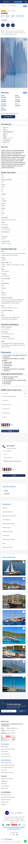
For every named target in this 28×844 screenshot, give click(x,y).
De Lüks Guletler (5, 754)
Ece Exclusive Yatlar (6, 756)
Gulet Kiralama (4, 746)
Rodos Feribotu (5, 786)
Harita (4, 543)
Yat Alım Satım (4, 788)
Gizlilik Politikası (16, 841)
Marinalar (3, 804)
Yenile (11, 424)
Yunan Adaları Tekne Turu (7, 767)
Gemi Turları (4, 770)
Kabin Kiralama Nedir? (6, 762)
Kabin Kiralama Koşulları (7, 772)
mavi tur (8, 34)
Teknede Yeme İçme (8, 531)
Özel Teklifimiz (6, 519)
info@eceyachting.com (12, 728)
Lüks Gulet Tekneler (11, 10)
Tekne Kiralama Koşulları (9, 523)
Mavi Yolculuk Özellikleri (9, 539)
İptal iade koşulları (6, 841)
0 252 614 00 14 (10, 730)
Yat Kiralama (5, 744)
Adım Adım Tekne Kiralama (9, 515)
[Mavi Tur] (14, 812)
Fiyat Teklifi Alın (8, 116)
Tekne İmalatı (4, 781)
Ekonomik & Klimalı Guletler (8, 749)
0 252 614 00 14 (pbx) (11, 448)
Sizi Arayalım (11, 446)
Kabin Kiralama (6, 760)
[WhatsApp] (25, 841)
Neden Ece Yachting (7, 547)
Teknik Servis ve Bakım (7, 778)
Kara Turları (4, 783)
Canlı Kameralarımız (7, 512)
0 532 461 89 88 (11, 733)
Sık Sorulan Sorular (5, 794)
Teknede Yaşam (6, 527)
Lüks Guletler (4, 751)
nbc (17, 832)
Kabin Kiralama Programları (8, 765)
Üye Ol (21, 711)
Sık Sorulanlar (6, 535)
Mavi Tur (5, 508)
